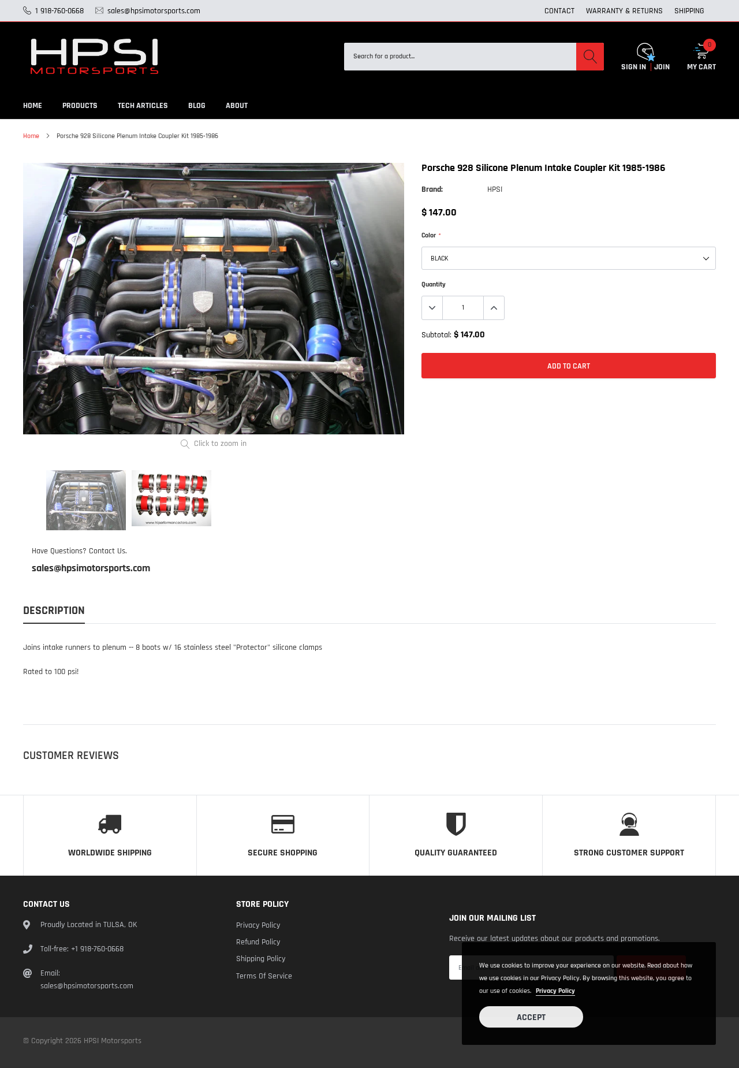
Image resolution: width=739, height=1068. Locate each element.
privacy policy (555, 991)
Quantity (433, 284)
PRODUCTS (80, 106)
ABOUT (237, 106)
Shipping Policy (260, 959)
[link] (86, 500)
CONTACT (559, 11)
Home (31, 136)
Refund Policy (258, 942)
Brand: (432, 189)
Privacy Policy (258, 925)
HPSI (494, 189)
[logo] (95, 56)
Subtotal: (436, 335)
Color (430, 235)
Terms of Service (264, 976)
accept (531, 1017)
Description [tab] (54, 611)
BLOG (197, 106)
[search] (590, 56)
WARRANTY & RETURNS (624, 11)
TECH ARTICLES (143, 106)
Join (662, 67)
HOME (32, 106)
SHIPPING (689, 11)
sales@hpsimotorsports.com (91, 568)
